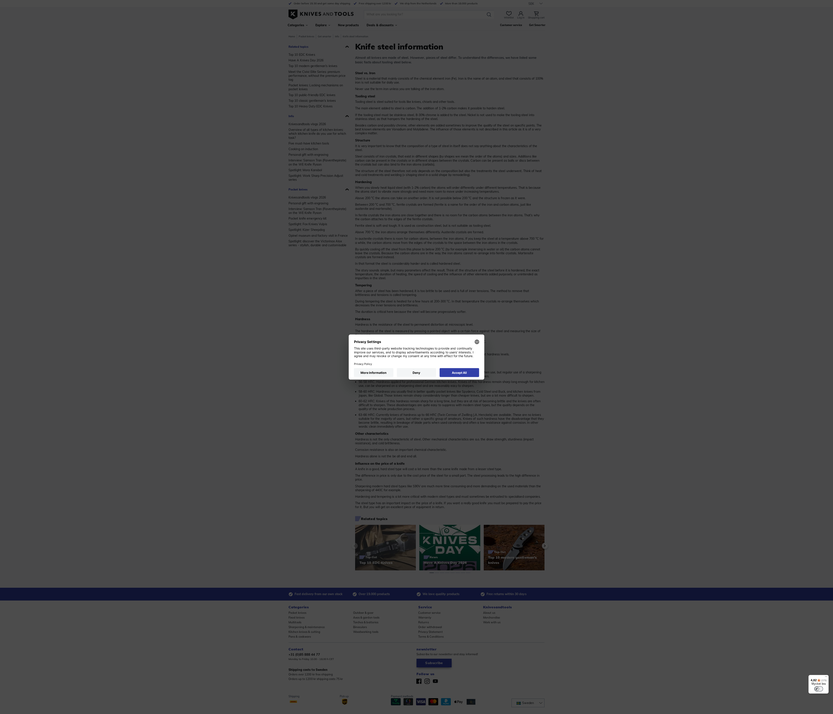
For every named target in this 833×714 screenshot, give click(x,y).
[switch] (818, 688)
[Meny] (826, 677)
